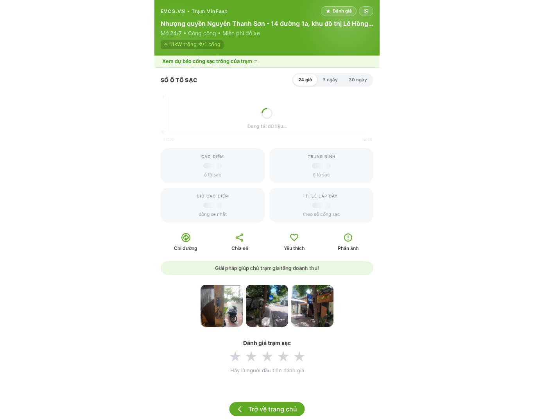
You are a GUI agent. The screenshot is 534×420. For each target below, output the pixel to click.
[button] (267, 62)
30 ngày (358, 80)
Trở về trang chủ (272, 409)
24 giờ (305, 80)
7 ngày (330, 80)
